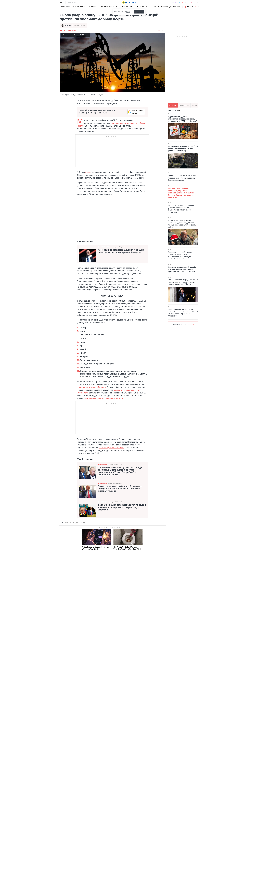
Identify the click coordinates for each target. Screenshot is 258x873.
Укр (197, 2)
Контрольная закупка (109, 7)
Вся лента (172, 110)
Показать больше (180, 324)
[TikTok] (191, 2)
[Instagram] (188, 2)
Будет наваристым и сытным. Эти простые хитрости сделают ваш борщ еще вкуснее (182, 178)
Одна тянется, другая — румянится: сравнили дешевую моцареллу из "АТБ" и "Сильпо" (182, 119)
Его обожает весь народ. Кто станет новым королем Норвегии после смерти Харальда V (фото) (183, 282)
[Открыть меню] (61, 2)
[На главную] (129, 2)
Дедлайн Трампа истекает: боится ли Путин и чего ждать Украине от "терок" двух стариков (122, 507)
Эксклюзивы (127, 7)
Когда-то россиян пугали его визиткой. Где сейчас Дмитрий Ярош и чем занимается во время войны (182, 223)
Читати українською (68, 30)
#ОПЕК (82, 522)
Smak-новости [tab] (184, 105)
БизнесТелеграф (142, 7)
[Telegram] (179, 2)
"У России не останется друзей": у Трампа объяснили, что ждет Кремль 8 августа (121, 251)
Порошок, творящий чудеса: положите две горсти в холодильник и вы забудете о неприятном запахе (180, 255)
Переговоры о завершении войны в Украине (78, 7)
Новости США (102, 483)
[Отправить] (84, 2)
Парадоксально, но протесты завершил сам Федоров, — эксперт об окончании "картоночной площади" (183, 312)
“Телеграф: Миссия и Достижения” (166, 7)
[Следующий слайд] (200, 7)
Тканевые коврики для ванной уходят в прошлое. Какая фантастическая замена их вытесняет (181, 209)
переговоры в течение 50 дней (91, 387)
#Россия (67, 522)
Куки (128, 12)
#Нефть (75, 522)
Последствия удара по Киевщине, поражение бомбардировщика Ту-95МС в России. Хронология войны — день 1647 (181, 192)
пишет (88, 172)
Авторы (190, 7)
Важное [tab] (194, 105)
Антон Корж (68, 25)
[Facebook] (173, 2)
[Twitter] (185, 2)
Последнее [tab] (173, 105)
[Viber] (176, 2)
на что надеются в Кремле (111, 447)
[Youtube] (182, 2)
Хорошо (139, 12)
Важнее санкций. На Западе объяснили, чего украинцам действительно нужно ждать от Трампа (120, 488)
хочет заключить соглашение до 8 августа (103, 398)
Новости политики (104, 247)
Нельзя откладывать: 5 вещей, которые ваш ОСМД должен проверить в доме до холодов (182, 269)
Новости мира (102, 464)
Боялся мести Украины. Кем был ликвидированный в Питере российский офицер (183, 148)
